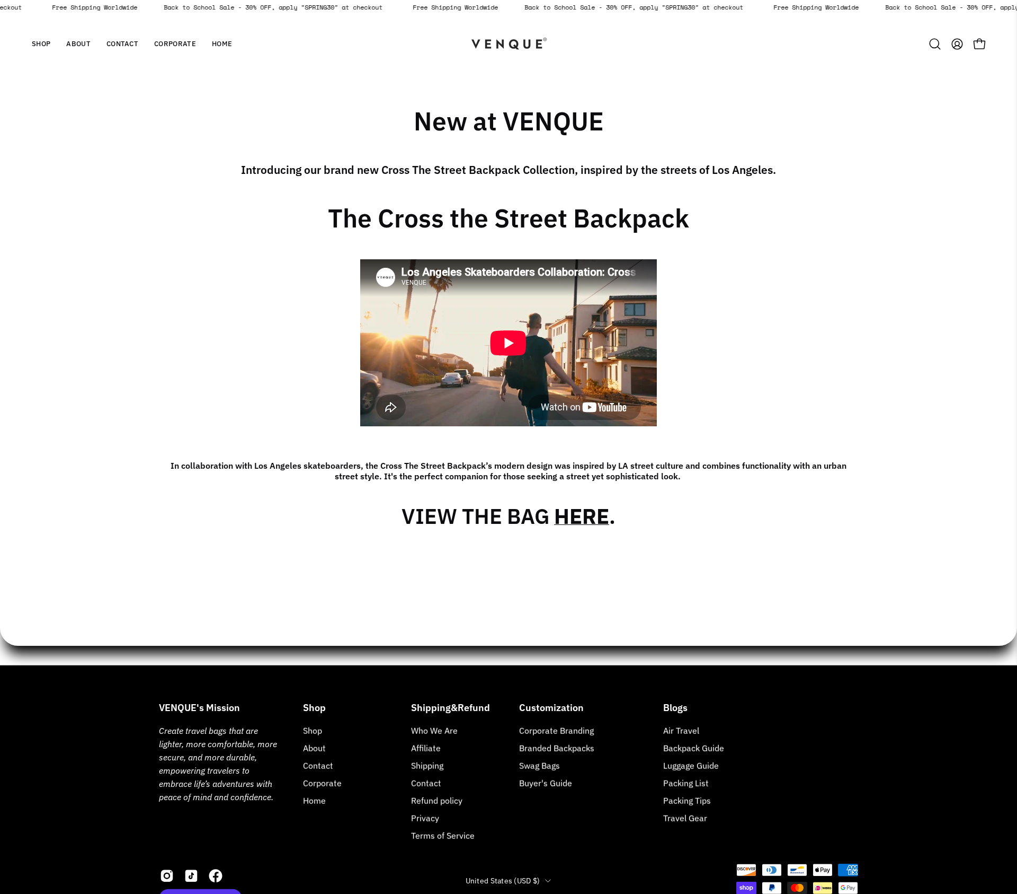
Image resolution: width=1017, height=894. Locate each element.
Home (314, 800)
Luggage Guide (691, 765)
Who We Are (434, 730)
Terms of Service (443, 835)
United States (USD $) (503, 880)
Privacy (425, 818)
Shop (314, 708)
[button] (78, 44)
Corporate (322, 783)
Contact (318, 765)
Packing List (686, 783)
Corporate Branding (556, 730)
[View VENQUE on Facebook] (216, 876)
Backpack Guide (693, 748)
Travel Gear (685, 818)
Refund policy (436, 800)
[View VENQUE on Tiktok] (191, 876)
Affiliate (426, 748)
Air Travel (681, 730)
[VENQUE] (508, 44)
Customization (551, 708)
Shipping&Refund (450, 708)
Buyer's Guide (545, 783)
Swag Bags (539, 765)
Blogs (675, 708)
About (314, 748)
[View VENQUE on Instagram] (167, 876)
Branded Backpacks (556, 748)
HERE (581, 516)
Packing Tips (687, 800)
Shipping (427, 765)
